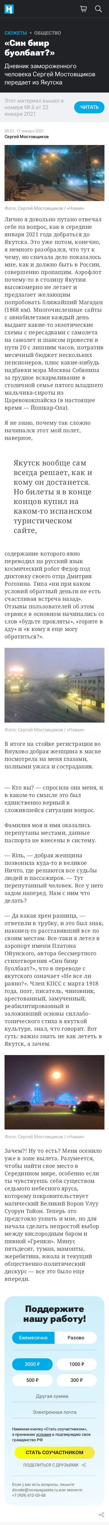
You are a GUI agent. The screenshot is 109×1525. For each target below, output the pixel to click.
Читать (89, 107)
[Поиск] (98, 9)
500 (30, 1380)
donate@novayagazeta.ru (35, 1490)
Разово (76, 1338)
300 (75, 1380)
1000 (74, 1364)
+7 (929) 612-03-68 (28, 1495)
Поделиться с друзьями (50, 1465)
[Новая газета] (10, 9)
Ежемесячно (33, 1338)
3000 (30, 1364)
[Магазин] (83, 9)
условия (43, 1434)
